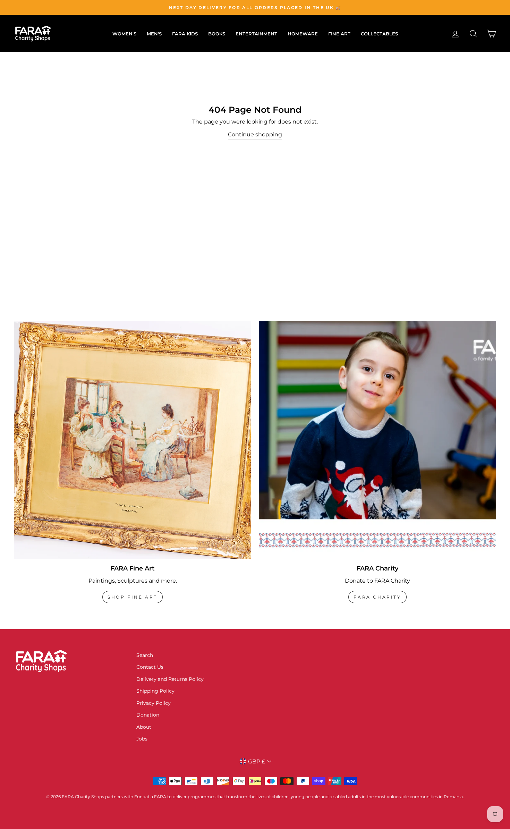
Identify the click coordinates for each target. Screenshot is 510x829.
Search (144, 655)
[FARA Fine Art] (132, 440)
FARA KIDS (185, 33)
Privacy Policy (153, 703)
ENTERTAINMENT (256, 33)
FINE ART (339, 33)
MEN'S (154, 33)
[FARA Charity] (377, 440)
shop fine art (133, 597)
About (143, 727)
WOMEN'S (124, 33)
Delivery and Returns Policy (170, 679)
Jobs (141, 739)
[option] (255, 7)
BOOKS (216, 33)
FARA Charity (377, 597)
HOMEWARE (303, 33)
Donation (147, 715)
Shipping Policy (155, 691)
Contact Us (149, 667)
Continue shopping (255, 134)
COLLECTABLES (379, 33)
